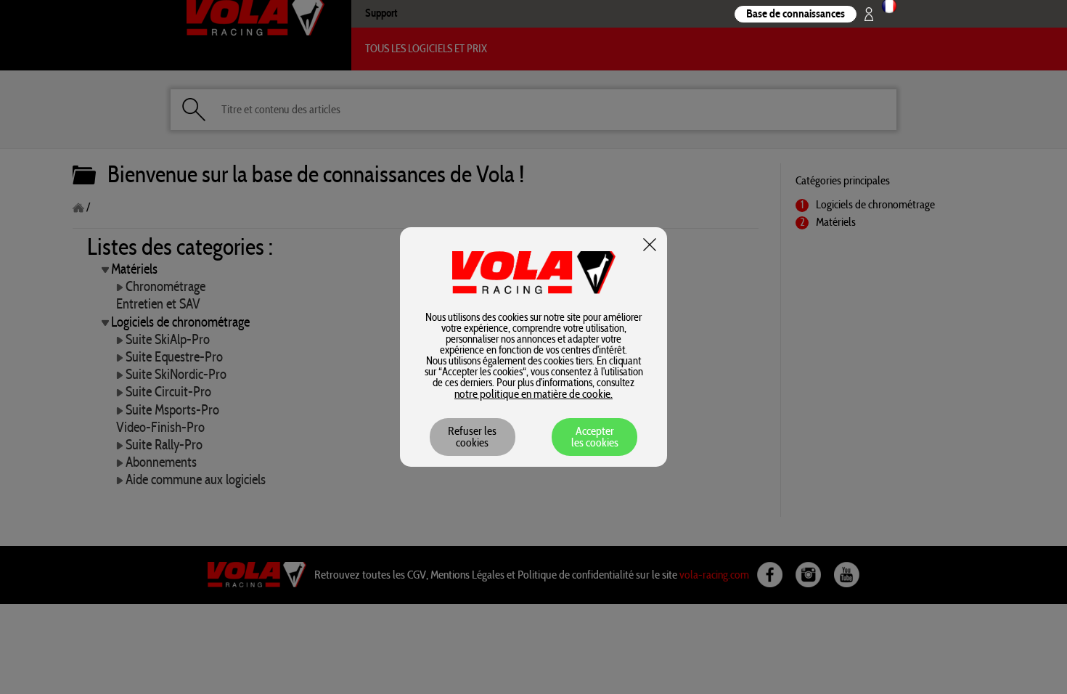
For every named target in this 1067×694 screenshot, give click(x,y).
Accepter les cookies (594, 437)
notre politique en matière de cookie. (533, 394)
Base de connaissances (795, 14)
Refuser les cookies (472, 437)
